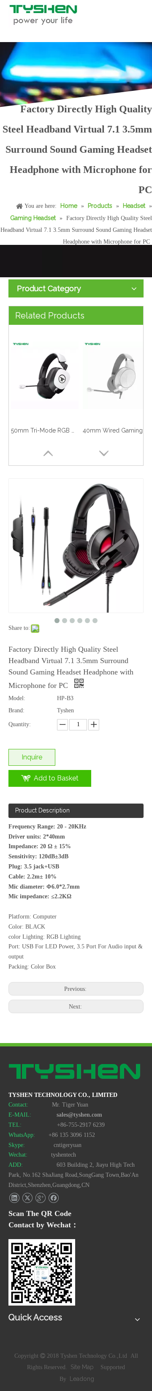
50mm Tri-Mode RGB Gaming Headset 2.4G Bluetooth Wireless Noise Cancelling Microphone (45, 430)
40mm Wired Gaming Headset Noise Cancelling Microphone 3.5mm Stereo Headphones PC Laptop (116, 430)
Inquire (32, 757)
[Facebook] (53, 1198)
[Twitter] (27, 1198)
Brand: (16, 710)
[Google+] (40, 1198)
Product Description (42, 810)
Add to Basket (56, 778)
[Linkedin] (14, 1198)
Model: (16, 698)
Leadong (82, 1378)
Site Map (83, 1367)
